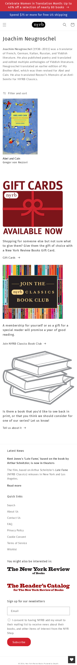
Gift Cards (9, 257)
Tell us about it (12, 427)
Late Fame (61, 469)
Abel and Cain (11, 158)
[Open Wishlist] (71, 659)
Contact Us (14, 517)
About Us (12, 511)
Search (11, 505)
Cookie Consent (16, 536)
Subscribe (19, 642)
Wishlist (12, 549)
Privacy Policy (15, 530)
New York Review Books (34, 663)
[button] (4, 25)
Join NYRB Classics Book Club (22, 343)
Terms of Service (17, 543)
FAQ (9, 524)
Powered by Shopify (51, 663)
